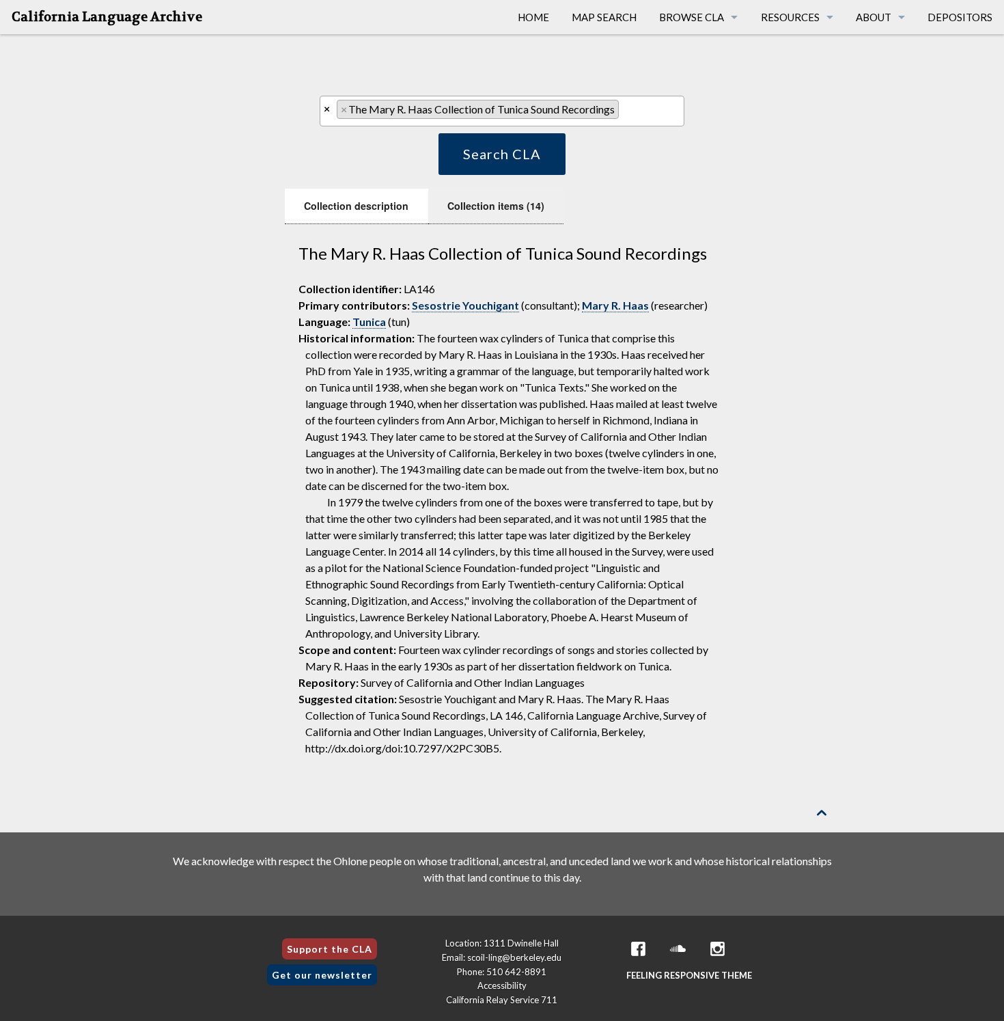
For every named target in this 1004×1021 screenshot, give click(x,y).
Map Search (604, 17)
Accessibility (502, 985)
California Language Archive (107, 17)
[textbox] (626, 112)
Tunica (369, 321)
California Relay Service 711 (501, 999)
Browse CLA (691, 17)
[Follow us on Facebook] (638, 949)
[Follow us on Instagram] (718, 949)
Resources (790, 17)
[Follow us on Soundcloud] (678, 949)
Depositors (960, 17)
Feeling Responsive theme (689, 975)
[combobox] (502, 111)
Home (533, 17)
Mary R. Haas (615, 305)
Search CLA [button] (502, 154)
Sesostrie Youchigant (465, 305)
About (873, 17)
